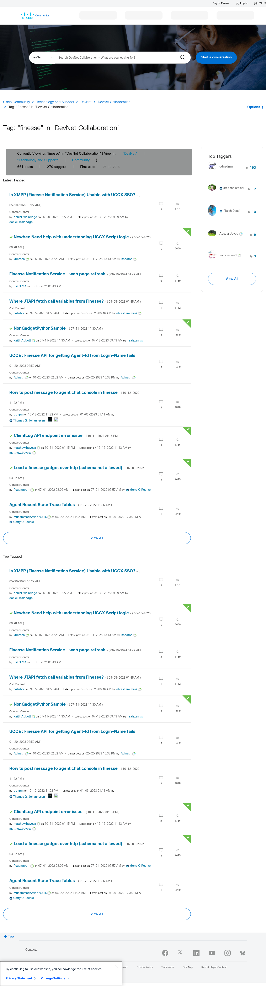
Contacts (31, 950)
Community (81, 160)
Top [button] (11, 936)
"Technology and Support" (37, 160)
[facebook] (165, 953)
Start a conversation (216, 57)
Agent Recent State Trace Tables (60, 505)
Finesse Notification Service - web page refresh (75, 274)
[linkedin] (196, 953)
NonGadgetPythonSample (58, 328)
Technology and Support (55, 102)
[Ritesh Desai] (225, 216)
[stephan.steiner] (228, 191)
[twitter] (181, 953)
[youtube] (212, 953)
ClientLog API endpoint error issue (66, 436)
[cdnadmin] (222, 171)
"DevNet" (130, 153)
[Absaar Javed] (227, 237)
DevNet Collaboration (114, 102)
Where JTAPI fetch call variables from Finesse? (75, 301)
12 (254, 189)
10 (254, 212)
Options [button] (253, 107)
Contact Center (19, 212)
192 (253, 167)
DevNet (85, 102)
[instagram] (227, 953)
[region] (61, 973)
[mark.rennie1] (226, 259)
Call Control (17, 308)
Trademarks (167, 967)
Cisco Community (16, 102)
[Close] (117, 966)
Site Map (188, 967)
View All (97, 538)
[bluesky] (242, 952)
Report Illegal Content (214, 967)
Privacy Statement (19, 978)
